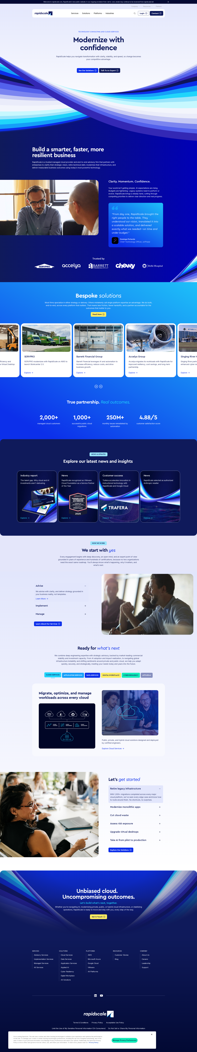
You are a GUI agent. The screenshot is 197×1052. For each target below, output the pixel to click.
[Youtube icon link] (101, 996)
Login (142, 13)
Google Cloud (93, 963)
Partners (159, 6)
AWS (90, 955)
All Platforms (93, 972)
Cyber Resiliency (67, 972)
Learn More (41, 599)
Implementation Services (43, 959)
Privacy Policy (97, 1023)
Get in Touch (97, 917)
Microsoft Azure (94, 959)
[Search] (134, 13)
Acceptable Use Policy (115, 1023)
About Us (145, 955)
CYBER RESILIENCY (130, 675)
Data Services (66, 959)
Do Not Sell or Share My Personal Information (126, 1028)
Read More (97, 314)
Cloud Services (67, 955)
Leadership (146, 963)
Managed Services (41, 963)
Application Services (69, 963)
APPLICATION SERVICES (73, 675)
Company (134, 6)
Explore (27, 373)
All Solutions (66, 980)
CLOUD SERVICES (53, 675)
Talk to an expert (108, 70)
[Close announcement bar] (168, 2)
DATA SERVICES (92, 675)
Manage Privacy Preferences (124, 1040)
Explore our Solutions (119, 850)
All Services (38, 967)
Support (145, 967)
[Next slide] (100, 386)
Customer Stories (121, 955)
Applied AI (65, 967)
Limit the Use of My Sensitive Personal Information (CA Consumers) (79, 1028)
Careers (145, 959)
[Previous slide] (96, 386)
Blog (116, 959)
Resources (147, 6)
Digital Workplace (67, 976)
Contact (155, 13)
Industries (110, 13)
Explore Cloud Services (112, 749)
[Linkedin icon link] (95, 995)
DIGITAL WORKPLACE (111, 675)
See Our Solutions (86, 70)
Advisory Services (41, 955)
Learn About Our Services (46, 624)
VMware (91, 967)
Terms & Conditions (80, 1023)
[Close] (151, 1034)
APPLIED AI (146, 675)
